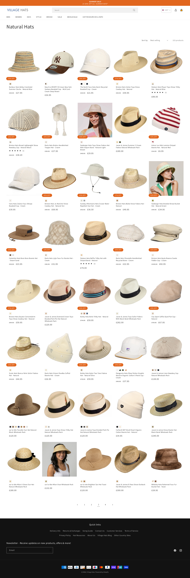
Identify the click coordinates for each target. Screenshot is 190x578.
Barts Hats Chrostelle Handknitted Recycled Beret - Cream (129, 259)
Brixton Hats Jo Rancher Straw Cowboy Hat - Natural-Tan (56, 205)
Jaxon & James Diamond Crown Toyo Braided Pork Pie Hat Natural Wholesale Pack (59, 319)
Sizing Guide (88, 531)
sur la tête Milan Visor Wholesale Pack (59, 485)
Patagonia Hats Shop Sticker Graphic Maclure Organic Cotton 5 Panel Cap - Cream (130, 375)
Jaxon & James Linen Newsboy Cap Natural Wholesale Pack (164, 374)
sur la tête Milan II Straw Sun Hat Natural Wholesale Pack (21, 486)
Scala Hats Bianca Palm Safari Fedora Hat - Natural (23, 374)
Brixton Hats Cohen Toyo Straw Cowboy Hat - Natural (128, 88)
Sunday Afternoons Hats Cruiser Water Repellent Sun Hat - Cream (94, 205)
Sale (60, 17)
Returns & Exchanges (71, 531)
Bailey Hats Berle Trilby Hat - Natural (94, 317)
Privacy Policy (65, 535)
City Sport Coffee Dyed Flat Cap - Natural (163, 318)
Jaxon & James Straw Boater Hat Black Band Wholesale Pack (164, 431)
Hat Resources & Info (93, 17)
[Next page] (112, 505)
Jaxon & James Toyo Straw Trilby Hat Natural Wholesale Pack (59, 431)
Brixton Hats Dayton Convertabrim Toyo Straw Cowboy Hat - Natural (22, 318)
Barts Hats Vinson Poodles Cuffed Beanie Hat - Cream (57, 374)
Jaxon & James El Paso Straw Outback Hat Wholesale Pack (130, 486)
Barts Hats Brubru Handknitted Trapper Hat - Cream (56, 146)
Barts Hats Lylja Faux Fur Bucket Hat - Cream (59, 259)
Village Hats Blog (105, 535)
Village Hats (91, 572)
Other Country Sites (122, 535)
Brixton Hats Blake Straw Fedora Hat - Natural (130, 205)
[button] (181, 10)
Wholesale (72, 17)
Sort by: (145, 40)
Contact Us (99, 531)
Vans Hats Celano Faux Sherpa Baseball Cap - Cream (20, 205)
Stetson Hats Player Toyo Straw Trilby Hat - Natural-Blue (165, 88)
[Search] (134, 10)
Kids (29, 17)
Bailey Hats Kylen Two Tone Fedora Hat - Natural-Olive (93, 374)
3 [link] (98, 504)
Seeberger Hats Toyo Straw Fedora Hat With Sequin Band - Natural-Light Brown (95, 147)
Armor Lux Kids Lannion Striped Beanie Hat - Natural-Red (163, 146)
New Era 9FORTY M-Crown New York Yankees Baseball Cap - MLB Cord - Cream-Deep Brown (58, 89)
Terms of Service (131, 531)
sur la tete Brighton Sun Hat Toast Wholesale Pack (93, 486)
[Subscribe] (50, 550)
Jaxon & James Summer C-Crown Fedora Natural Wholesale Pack (128, 146)
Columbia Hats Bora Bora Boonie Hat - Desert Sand (23, 259)
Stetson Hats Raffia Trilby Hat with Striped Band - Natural (93, 259)
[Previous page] (77, 505)
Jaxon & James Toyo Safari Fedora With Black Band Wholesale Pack (129, 318)
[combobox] (95, 10)
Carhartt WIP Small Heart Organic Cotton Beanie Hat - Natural (129, 431)
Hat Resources (79, 535)
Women (18, 17)
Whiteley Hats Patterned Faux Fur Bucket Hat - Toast (164, 486)
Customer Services (114, 531)
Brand (49, 17)
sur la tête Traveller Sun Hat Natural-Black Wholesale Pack (23, 431)
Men (8, 17)
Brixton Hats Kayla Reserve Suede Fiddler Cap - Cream (164, 259)
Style (38, 17)
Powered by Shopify (102, 572)
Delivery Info (55, 531)
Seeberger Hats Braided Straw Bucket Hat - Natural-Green (165, 205)
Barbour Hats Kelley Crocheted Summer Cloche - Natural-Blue (20, 88)
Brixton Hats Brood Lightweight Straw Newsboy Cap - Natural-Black (23, 146)
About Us (91, 535)
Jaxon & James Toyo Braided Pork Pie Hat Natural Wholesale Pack (94, 431)
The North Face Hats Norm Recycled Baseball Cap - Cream (94, 88)
